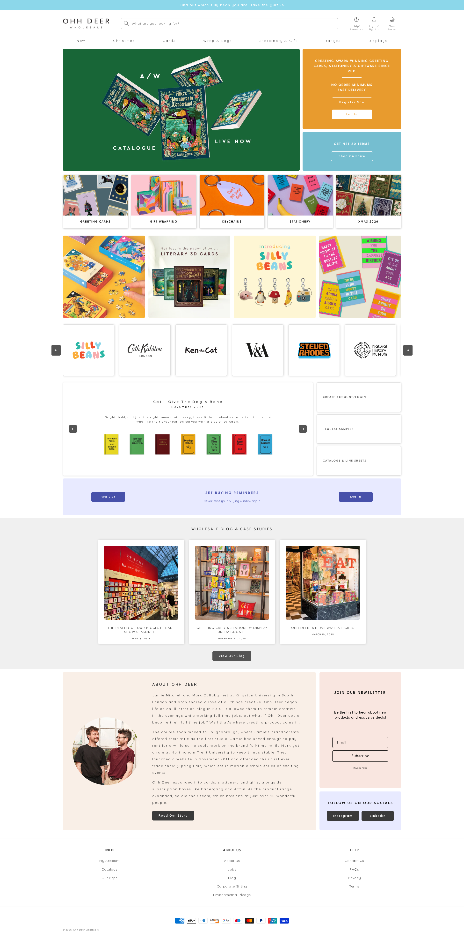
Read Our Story (173, 815)
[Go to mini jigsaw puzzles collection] (104, 277)
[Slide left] (56, 350)
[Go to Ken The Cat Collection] (201, 350)
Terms (354, 886)
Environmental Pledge (232, 895)
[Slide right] (408, 350)
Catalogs (109, 869)
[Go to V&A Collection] (257, 350)
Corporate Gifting (232, 886)
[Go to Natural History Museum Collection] (370, 350)
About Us (232, 861)
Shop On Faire (352, 156)
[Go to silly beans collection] (275, 277)
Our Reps (110, 878)
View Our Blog (232, 656)
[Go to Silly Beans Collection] (88, 350)
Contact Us (354, 861)
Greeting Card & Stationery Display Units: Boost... (231, 630)
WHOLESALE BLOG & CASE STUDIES (232, 529)
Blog (232, 878)
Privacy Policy (360, 768)
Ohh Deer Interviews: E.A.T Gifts (323, 628)
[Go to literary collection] (189, 277)
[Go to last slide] (73, 429)
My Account (109, 861)
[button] (356, 24)
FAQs (354, 869)
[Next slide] (303, 429)
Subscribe (360, 756)
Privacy (354, 878)
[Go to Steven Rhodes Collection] (314, 350)
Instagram (343, 816)
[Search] (126, 23)
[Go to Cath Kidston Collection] (144, 350)
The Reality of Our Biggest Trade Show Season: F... (141, 630)
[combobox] (229, 23)
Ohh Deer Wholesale (86, 929)
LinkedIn (378, 816)
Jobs (232, 869)
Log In (352, 114)
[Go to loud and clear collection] (360, 277)
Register (108, 496)
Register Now (352, 102)
